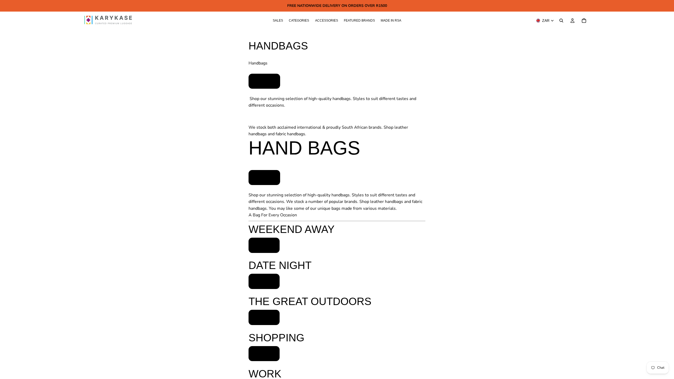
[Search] (561, 20)
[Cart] (584, 20)
